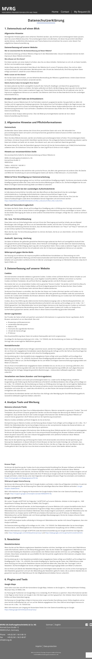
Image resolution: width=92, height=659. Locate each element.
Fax (1, 637)
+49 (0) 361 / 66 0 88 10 (16, 634)
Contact (65, 11)
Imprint (38, 646)
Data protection (50, 646)
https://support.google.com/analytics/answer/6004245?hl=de (30, 494)
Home (55, 11)
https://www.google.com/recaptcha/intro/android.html (63, 533)
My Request (80, 11)
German (49, 624)
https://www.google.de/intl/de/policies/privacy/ (20, 610)
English (58, 624)
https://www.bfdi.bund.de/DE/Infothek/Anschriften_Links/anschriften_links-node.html (33, 201)
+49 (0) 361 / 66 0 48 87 (16, 637)
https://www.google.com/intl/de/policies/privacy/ (25, 533)
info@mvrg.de (6, 640)
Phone (2, 634)
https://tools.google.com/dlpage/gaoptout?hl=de (21, 478)
